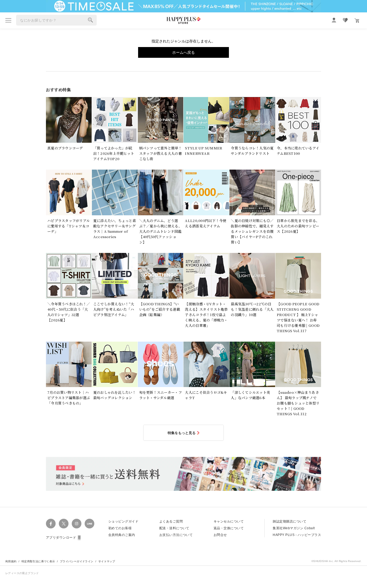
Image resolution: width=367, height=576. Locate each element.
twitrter (64, 523)
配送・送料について (174, 528)
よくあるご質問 (171, 521)
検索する (91, 20)
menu (8, 20)
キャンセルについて (229, 521)
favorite (345, 20)
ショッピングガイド (123, 521)
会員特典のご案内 (121, 535)
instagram (76, 523)
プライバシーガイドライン (76, 561)
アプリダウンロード (61, 537)
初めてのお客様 (120, 528)
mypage (334, 20)
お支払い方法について (176, 535)
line (89, 523)
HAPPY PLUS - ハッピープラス (297, 535)
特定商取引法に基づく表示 (38, 561)
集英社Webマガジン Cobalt (294, 528)
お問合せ (220, 535)
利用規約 (11, 561)
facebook (51, 523)
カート (356, 20)
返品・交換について (229, 528)
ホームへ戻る (183, 52)
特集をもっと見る (182, 433)
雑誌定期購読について (289, 521)
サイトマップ (106, 561)
